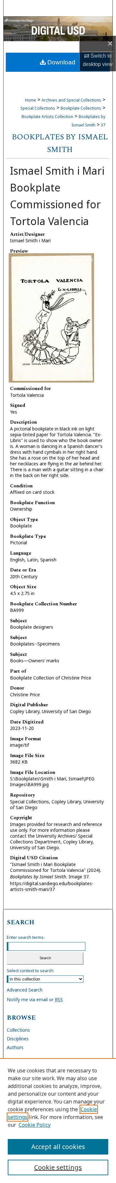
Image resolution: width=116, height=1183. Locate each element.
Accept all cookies (58, 1146)
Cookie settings (58, 1167)
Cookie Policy (35, 1124)
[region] (58, 1120)
